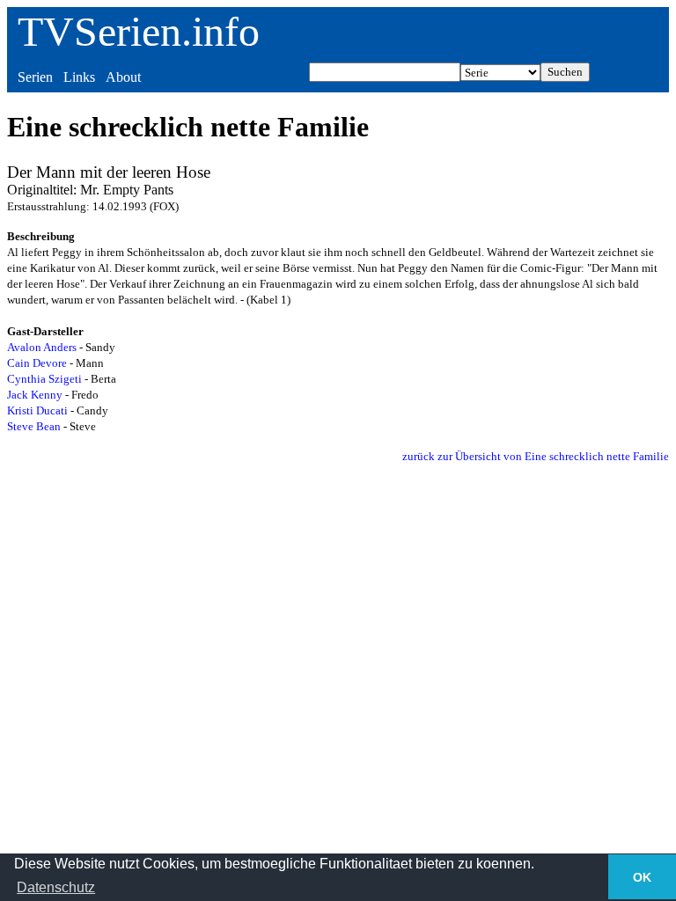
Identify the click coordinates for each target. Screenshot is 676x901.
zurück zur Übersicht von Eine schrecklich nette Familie (535, 456)
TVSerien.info (139, 31)
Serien (35, 77)
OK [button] (642, 877)
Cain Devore (37, 363)
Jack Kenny (34, 394)
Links (79, 77)
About (123, 77)
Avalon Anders (42, 347)
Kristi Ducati (37, 410)
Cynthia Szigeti (44, 378)
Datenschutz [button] (56, 887)
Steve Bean (34, 426)
